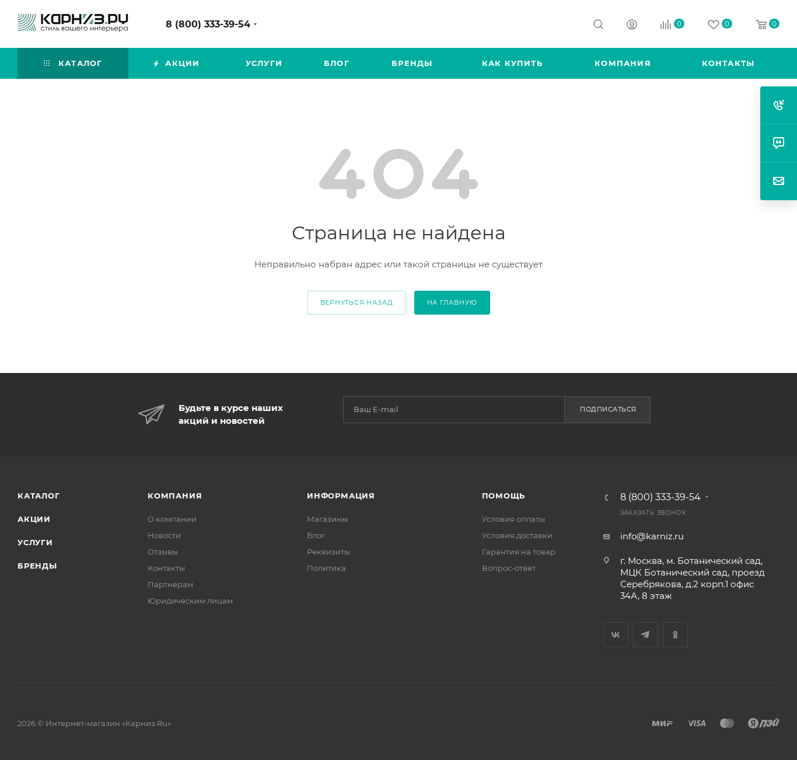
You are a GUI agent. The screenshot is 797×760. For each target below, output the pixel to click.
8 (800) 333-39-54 (208, 24)
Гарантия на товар (518, 551)
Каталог (39, 495)
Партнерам (170, 584)
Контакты (166, 568)
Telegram (645, 634)
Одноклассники (675, 634)
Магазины (327, 519)
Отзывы (163, 551)
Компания (175, 495)
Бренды (37, 565)
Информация (341, 495)
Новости (164, 535)
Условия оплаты (513, 519)
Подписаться (608, 409)
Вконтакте (615, 634)
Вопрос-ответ (509, 568)
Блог (316, 535)
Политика (326, 568)
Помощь (504, 495)
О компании (172, 519)
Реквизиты (328, 551)
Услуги (35, 542)
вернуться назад (356, 302)
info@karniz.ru (652, 536)
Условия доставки (517, 535)
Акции (34, 519)
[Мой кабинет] (632, 26)
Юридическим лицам (190, 600)
